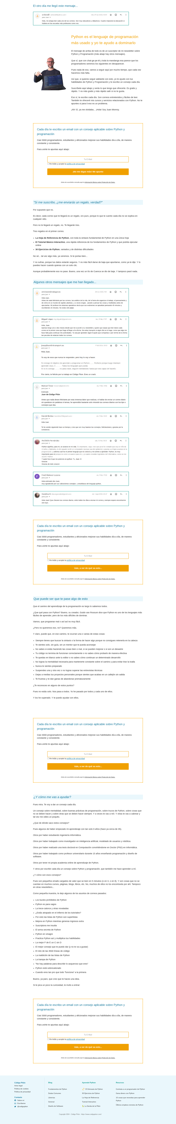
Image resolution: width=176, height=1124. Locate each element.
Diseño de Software (55, 1106)
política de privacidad (76, 164)
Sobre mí (20, 1100)
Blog (50, 1083)
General (51, 1102)
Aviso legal (18, 1086)
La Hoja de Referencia (90, 1098)
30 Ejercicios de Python (91, 1093)
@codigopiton (22, 1106)
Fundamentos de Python (57, 1089)
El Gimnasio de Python (94, 1089)
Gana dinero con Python (125, 1093)
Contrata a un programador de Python (130, 1089)
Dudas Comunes (54, 1093)
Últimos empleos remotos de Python (129, 1105)
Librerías (51, 1098)
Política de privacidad (22, 1092)
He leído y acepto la (67, 164)
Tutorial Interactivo (89, 1102)
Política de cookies (21, 1089)
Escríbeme (21, 1103)
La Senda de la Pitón (92, 1106)
